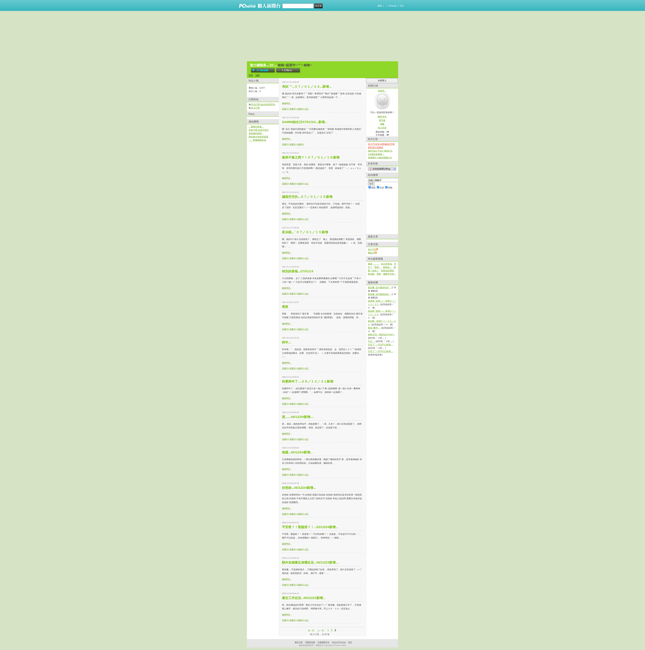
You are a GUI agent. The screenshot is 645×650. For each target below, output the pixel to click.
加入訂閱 (255, 108)
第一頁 (311, 630)
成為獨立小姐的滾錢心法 (380, 157)
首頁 (251, 75)
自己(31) (372, 249)
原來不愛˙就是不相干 (259, 130)
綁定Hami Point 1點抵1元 (380, 151)
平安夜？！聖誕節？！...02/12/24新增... (310, 527)
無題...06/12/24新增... (297, 452)
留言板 (382, 120)
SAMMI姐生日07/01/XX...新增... (304, 122)
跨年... (286, 342)
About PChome (339, 642)
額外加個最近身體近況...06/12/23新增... (310, 562)
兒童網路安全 (323, 642)
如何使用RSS (267, 104)
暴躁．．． (373, 264)
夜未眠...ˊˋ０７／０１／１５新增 (305, 232)
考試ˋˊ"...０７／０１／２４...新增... (306, 86)
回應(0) (285, 144)
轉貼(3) (371, 253)
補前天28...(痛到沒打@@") (381, 334)
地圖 (382, 124)
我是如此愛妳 (387, 270)
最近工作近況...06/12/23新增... (303, 598)
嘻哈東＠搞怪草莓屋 (258, 137)
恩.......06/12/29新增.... (298, 417)
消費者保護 (310, 642)
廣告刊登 (299, 642)
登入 (402, 6)
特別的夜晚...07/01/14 (297, 271)
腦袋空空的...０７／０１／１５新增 (307, 196)
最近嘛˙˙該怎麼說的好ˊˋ (379, 287)
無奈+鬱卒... (374, 328)
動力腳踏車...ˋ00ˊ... (263, 65)
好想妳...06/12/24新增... (299, 487)
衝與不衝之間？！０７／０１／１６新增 (310, 157)
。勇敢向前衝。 (256, 126)
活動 (257, 75)
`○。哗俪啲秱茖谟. (258, 140)
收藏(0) (300, 109)
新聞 (380, 6)
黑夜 (285, 306)
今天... (371, 341)
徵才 (350, 642)
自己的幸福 (386, 264)
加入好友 (382, 127)
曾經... (377, 267)
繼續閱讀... (287, 103)
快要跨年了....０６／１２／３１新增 (307, 381)
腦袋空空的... (389, 274)
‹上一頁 (320, 630)
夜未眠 (371, 274)
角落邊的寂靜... (256, 133)
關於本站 (382, 116)
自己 (307, 109)
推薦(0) (293, 109)
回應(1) (285, 109)
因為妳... (387, 267)
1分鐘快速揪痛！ (376, 154)
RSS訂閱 (255, 104)
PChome (393, 6)
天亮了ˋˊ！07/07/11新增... (380, 344)
